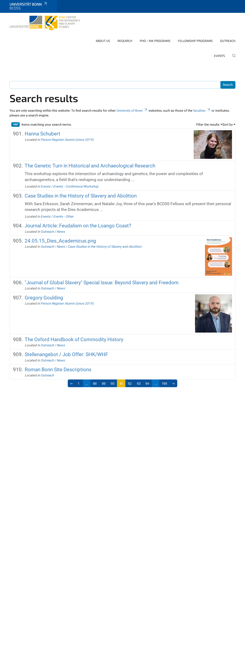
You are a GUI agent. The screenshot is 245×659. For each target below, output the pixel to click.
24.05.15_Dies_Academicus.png (60, 241)
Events (219, 55)
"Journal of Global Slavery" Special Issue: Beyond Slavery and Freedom (102, 282)
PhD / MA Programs (155, 41)
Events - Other (63, 216)
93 (138, 383)
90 (112, 383)
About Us (103, 41)
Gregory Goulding (44, 298)
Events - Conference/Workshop (75, 186)
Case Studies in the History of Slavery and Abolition (81, 196)
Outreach (227, 41)
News (61, 232)
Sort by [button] (227, 124)
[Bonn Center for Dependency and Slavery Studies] (45, 23)
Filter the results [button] (208, 124)
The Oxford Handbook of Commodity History (74, 339)
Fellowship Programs (195, 41)
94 (147, 383)
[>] (173, 383)
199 (164, 383)
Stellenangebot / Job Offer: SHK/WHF (66, 354)
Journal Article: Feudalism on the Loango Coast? (78, 226)
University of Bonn (129, 110)
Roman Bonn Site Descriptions (58, 369)
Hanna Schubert (42, 134)
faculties (199, 110)
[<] (72, 383)
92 (130, 383)
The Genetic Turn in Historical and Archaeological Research (90, 166)
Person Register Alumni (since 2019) (67, 140)
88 (95, 383)
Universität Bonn (26, 4)
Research (125, 41)
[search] (232, 58)
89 (104, 383)
